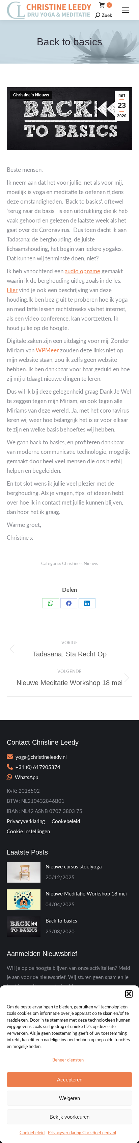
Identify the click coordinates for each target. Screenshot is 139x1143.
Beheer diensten (68, 1060)
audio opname (82, 271)
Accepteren (69, 1079)
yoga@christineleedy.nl (41, 757)
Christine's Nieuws (31, 95)
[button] (129, 993)
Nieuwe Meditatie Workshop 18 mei (86, 893)
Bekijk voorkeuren (69, 1117)
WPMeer (47, 350)
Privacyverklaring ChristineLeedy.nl (82, 1133)
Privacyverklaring (26, 821)
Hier (12, 290)
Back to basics (61, 921)
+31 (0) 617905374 (38, 767)
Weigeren (69, 1098)
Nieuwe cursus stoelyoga (74, 866)
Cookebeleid (66, 821)
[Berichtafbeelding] (23, 872)
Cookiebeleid (32, 1133)
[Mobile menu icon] (125, 10)
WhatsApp (26, 777)
